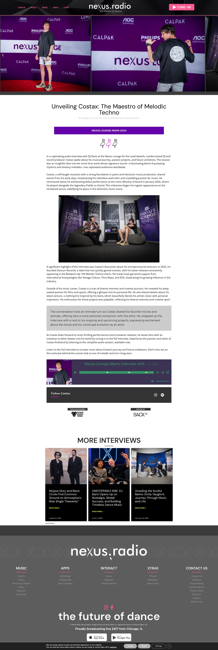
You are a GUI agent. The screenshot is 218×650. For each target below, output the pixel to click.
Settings (158, 646)
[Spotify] (162, 395)
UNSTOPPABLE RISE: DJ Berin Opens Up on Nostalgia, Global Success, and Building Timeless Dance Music (107, 498)
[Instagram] (155, 395)
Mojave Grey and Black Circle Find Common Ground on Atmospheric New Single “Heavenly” (65, 496)
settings (113, 647)
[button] (2, 55)
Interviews (116, 118)
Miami (127, 118)
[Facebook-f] (112, 607)
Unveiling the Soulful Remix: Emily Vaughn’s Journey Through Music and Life (151, 496)
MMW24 (135, 118)
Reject (144, 646)
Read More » (54, 508)
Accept (130, 646)
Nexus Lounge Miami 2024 (109, 130)
